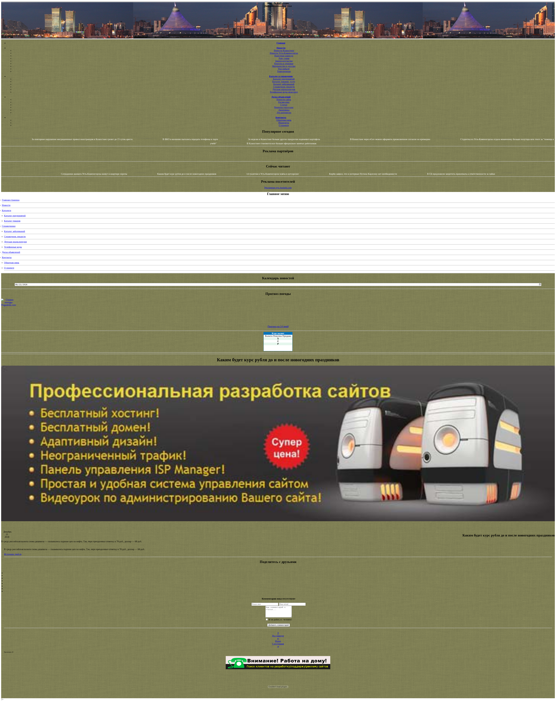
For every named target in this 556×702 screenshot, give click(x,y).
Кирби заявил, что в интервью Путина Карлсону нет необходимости (363, 174)
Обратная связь (283, 120)
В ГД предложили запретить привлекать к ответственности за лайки (461, 174)
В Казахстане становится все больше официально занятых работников (281, 143)
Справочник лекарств (284, 87)
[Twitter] (278, 586)
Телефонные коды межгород (284, 92)
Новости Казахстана (284, 50)
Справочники (8, 226)
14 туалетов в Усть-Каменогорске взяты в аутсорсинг (272, 174)
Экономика (283, 110)
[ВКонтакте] (278, 580)
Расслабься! (284, 69)
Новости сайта (284, 99)
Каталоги (6, 210)
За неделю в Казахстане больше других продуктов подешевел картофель (284, 139)
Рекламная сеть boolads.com (278, 187)
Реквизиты (283, 122)
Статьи (283, 105)
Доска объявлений (11, 252)
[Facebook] (278, 583)
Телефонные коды (13, 247)
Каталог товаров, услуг (283, 81)
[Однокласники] (278, 588)
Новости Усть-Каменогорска (284, 53)
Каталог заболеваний (283, 84)
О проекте (284, 125)
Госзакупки (283, 102)
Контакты (7, 257)
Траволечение (284, 71)
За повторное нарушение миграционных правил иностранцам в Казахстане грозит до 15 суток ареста (82, 139)
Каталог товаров (12, 221)
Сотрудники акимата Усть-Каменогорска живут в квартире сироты (94, 174)
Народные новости (283, 56)
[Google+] (278, 575)
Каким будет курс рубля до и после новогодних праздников (186, 174)
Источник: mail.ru (12, 554)
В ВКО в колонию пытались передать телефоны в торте (190, 139)
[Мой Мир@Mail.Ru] (278, 591)
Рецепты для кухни (283, 107)
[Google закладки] (278, 578)
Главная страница (10, 200)
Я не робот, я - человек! (280, 619)
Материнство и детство (283, 66)
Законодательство (284, 61)
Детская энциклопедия (283, 89)
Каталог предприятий (284, 79)
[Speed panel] (278, 573)
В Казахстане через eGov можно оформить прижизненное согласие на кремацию (390, 139)
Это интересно (284, 112)
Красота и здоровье (283, 63)
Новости (6, 205)
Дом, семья (283, 58)
